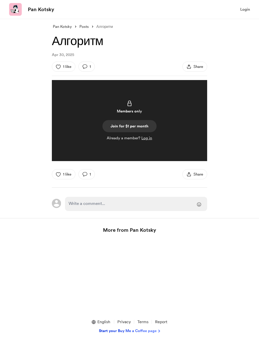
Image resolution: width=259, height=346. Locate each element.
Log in (146, 138)
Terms (142, 321)
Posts (84, 26)
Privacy (124, 321)
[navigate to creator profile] (15, 9)
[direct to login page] (136, 204)
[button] (100, 322)
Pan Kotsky (41, 9)
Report (161, 321)
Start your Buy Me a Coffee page (128, 331)
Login (245, 9)
